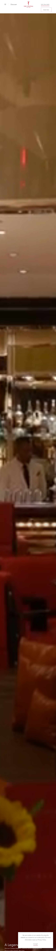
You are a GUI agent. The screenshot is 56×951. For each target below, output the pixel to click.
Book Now (46, 10)
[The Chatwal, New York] (28, 4)
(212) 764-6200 (45, 4)
